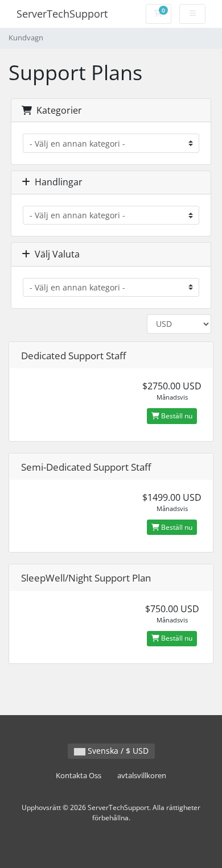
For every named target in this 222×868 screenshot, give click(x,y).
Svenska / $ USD (117, 750)
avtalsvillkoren (141, 775)
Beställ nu (175, 416)
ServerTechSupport (62, 13)
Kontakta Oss (78, 775)
